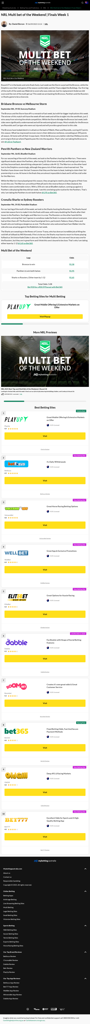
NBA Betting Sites (10, 930)
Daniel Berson (18, 24)
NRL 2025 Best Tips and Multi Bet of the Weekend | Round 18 (24, 389)
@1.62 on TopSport (13, 142)
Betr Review (7, 968)
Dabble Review (45, 672)
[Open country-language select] (86, 3)
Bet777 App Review (10, 987)
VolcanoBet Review (45, 538)
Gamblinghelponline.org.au (13, 1020)
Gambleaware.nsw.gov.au (35, 1020)
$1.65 (71, 277)
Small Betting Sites (10, 915)
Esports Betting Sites (11, 942)
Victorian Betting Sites (11, 919)
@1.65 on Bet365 (25, 243)
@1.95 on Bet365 (49, 192)
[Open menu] (3, 3)
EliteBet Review (45, 627)
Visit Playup (45, 316)
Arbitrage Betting (9, 899)
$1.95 (71, 271)
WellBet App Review (11, 991)
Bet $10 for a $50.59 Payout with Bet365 (45, 287)
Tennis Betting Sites (10, 938)
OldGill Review (45, 805)
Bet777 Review (45, 850)
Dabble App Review (10, 998)
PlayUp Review (45, 449)
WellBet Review (45, 583)
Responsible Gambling (11, 881)
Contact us (7, 877)
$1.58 (71, 264)
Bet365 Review (45, 761)
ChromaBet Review (10, 960)
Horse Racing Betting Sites (13, 946)
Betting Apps (8, 895)
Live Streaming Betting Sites (13, 903)
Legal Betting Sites (10, 911)
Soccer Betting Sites (10, 934)
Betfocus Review (45, 494)
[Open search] (82, 3)
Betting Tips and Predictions (29, 8)
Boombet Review (45, 716)
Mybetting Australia (9, 8)
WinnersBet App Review (12, 994)
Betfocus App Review (11, 983)
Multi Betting (8, 907)
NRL (44, 8)
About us (6, 873)
